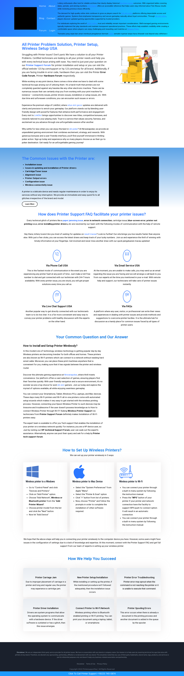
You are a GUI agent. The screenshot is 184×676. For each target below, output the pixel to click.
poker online (92, 23)
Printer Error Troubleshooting (139, 577)
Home (42, 6)
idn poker (73, 129)
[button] (30, 204)
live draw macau (126, 3)
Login (52, 30)
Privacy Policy (102, 664)
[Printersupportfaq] (25, 18)
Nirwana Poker (133, 29)
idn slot (60, 385)
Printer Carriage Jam (45, 577)
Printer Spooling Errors (139, 608)
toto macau (92, 6)
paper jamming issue (73, 220)
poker (111, 34)
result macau (90, 234)
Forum (43, 30)
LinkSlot (38, 115)
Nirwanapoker (70, 374)
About (52, 6)
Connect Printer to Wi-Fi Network (93, 608)
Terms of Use (90, 664)
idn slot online (160, 16)
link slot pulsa (127, 13)
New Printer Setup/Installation (92, 577)
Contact (51, 18)
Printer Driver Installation (46, 608)
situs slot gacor (74, 105)
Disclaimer (80, 664)
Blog (41, 18)
